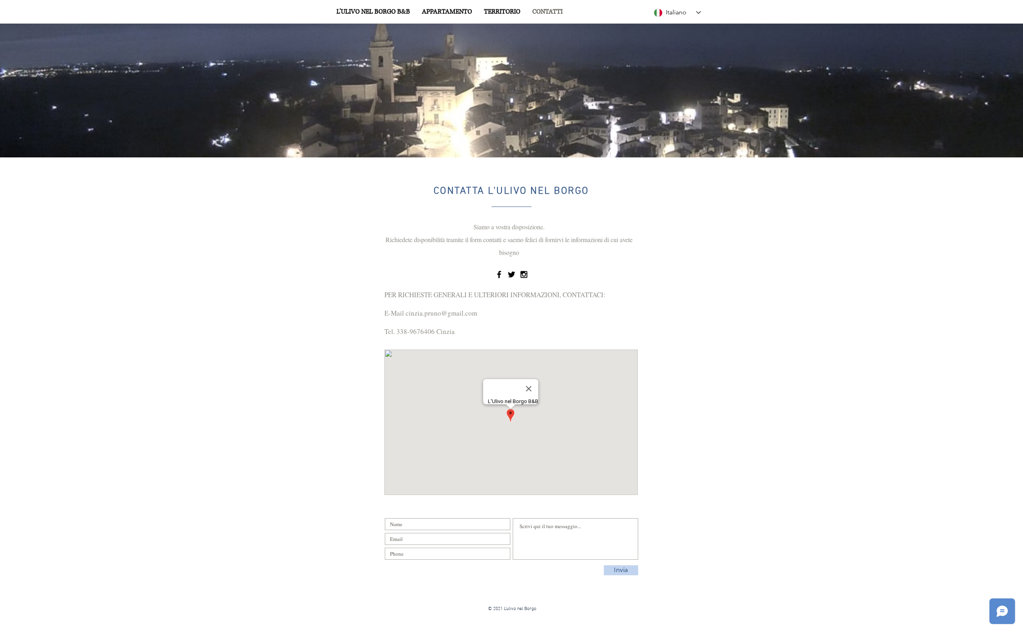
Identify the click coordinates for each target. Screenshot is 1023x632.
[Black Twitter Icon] (511, 274)
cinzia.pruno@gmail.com (441, 313)
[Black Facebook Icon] (499, 274)
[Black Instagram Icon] (524, 274)
